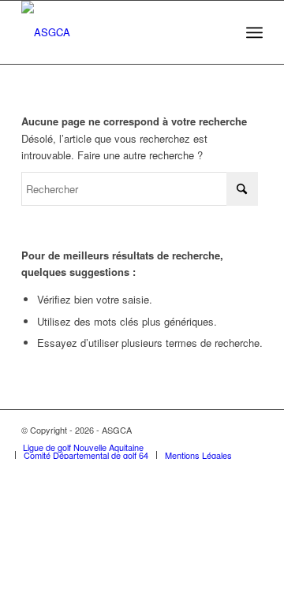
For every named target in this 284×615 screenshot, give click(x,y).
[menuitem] (254, 32)
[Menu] (254, 32)
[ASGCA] (118, 32)
